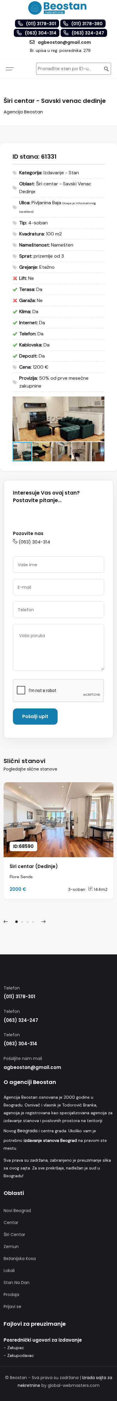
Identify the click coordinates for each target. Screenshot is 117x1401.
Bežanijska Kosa (20, 1259)
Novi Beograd (17, 1211)
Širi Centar (14, 1235)
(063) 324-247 (21, 1020)
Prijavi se (12, 1307)
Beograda (27, 1131)
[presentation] (6, 922)
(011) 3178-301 (19, 996)
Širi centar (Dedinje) (34, 866)
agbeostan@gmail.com (32, 1067)
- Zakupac (14, 1347)
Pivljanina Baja (46, 202)
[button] (99, 402)
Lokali (9, 1271)
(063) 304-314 (34, 542)
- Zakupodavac (19, 1355)
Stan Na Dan (16, 1283)
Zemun (11, 1247)
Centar (11, 1223)
